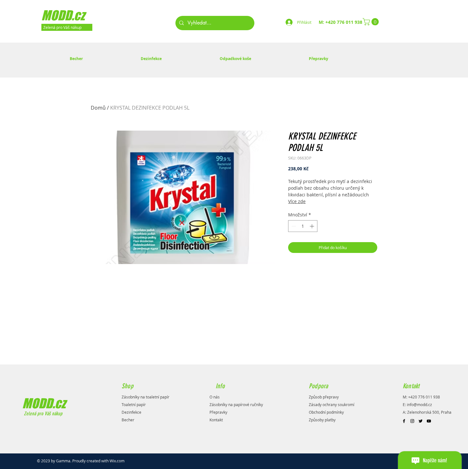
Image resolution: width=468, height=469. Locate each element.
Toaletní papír (134, 404)
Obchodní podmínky (326, 412)
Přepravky (218, 412)
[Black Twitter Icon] (420, 421)
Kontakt (216, 419)
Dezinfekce (131, 412)
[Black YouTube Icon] (428, 421)
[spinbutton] (302, 226)
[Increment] (312, 226)
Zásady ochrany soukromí (331, 404)
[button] (371, 21)
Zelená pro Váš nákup (42, 414)
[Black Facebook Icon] (404, 421)
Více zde (297, 201)
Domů (98, 107)
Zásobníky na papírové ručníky (236, 404)
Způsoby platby (322, 419)
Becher (128, 419)
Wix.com (117, 460)
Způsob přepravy (324, 396)
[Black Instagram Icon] (412, 421)
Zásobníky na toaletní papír (145, 396)
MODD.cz (44, 403)
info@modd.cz (419, 404)
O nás (214, 396)
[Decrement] (293, 226)
